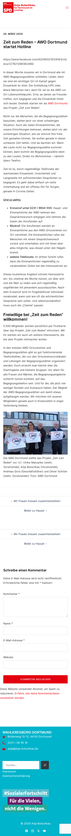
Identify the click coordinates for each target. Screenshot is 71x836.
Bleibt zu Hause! (34, 510)
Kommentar (11, 594)
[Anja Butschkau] (19, 7)
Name (8, 623)
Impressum (9, 771)
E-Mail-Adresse (14, 640)
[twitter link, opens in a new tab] (38, 830)
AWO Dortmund (57, 103)
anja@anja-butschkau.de (23, 748)
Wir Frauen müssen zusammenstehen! (37, 501)
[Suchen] (45, 765)
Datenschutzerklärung (16, 775)
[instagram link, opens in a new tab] (32, 830)
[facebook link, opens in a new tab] (26, 830)
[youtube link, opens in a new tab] (44, 830)
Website (8, 657)
